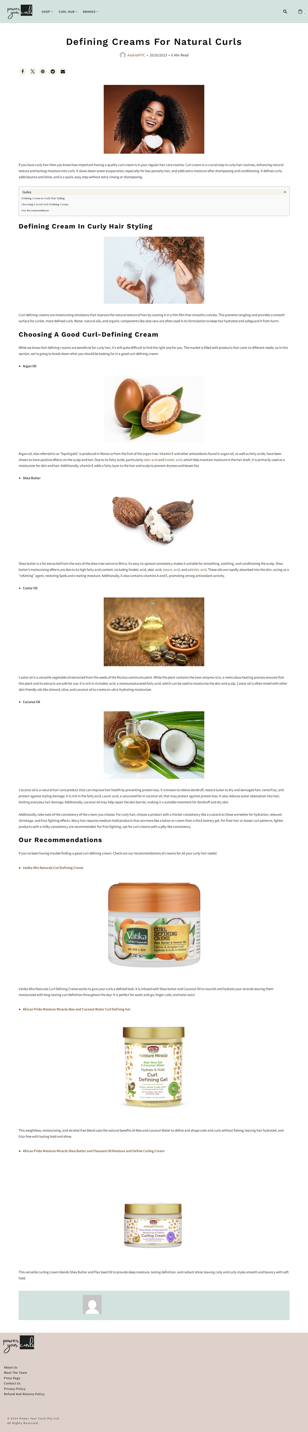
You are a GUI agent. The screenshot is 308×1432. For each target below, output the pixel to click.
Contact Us (12, 1383)
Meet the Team (15, 1372)
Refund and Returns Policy (24, 1394)
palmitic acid (197, 569)
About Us (10, 1367)
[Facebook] (23, 71)
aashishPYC (136, 55)
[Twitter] (33, 71)
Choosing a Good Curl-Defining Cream (44, 204)
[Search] (285, 12)
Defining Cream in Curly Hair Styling (43, 198)
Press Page (12, 1378)
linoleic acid (173, 459)
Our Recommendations (35, 210)
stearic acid (171, 569)
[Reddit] (53, 71)
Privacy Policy (15, 1389)
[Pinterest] (43, 71)
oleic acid (151, 459)
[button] (52, 11)
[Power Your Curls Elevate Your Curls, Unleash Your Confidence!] (21, 11)
